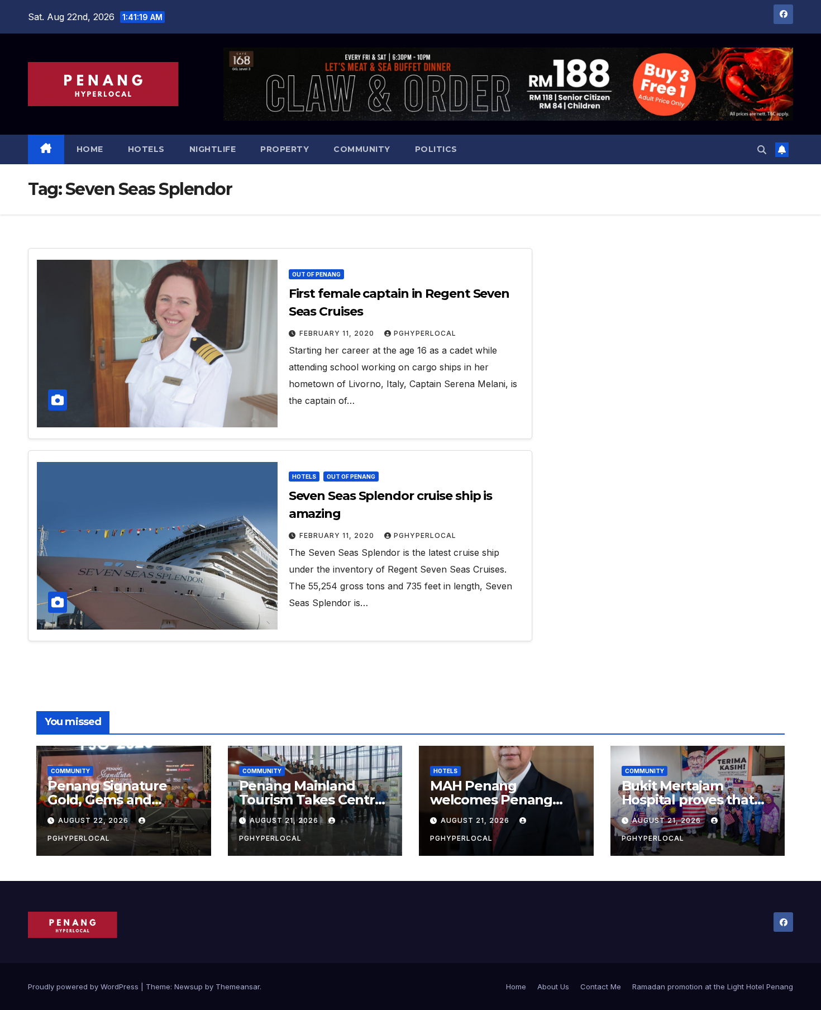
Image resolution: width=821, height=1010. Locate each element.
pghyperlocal (425, 333)
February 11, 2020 (337, 333)
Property (284, 149)
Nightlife (212, 149)
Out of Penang (316, 274)
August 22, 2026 (94, 820)
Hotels (146, 149)
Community (361, 149)
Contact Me (600, 986)
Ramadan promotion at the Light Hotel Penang (712, 986)
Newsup (188, 986)
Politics (436, 149)
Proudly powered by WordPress (84, 986)
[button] (761, 149)
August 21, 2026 (285, 820)
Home (90, 149)
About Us (553, 986)
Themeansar (238, 986)
